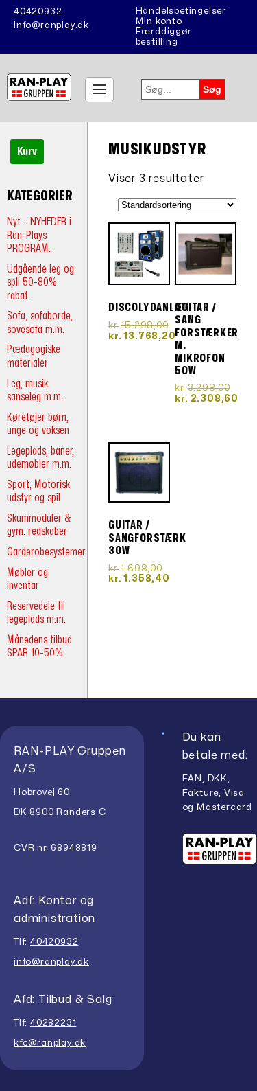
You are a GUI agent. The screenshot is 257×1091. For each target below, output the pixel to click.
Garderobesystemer (46, 552)
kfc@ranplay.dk (50, 1043)
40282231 (53, 1023)
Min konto (159, 21)
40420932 (38, 12)
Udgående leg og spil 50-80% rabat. (40, 282)
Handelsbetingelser (181, 11)
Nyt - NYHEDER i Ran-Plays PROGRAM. (39, 235)
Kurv (27, 151)
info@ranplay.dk (51, 25)
